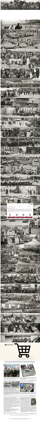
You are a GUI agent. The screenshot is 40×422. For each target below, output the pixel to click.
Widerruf (26, 358)
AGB (31, 358)
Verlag (21, 359)
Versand (24, 358)
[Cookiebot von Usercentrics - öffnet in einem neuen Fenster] (30, 204)
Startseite (18, 358)
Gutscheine (20, 358)
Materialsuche (24, 359)
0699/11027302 (11, 412)
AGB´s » (30, 418)
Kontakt (30, 358)
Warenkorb (22, 358)
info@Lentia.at (15, 412)
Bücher (18, 359)
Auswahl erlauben (20, 217)
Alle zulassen (28, 217)
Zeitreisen (31, 359)
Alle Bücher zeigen (31, 380)
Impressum (33, 358)
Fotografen (28, 359)
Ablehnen (12, 217)
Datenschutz (28, 358)
